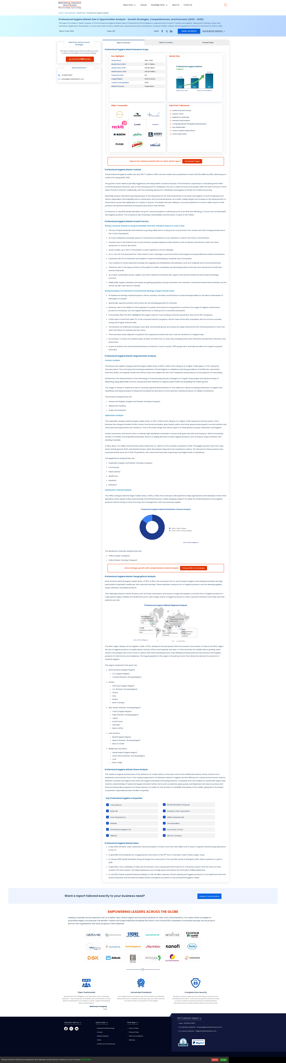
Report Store (128, 5)
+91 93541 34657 (67, 75)
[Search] (225, 5)
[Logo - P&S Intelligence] (69, 5)
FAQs (99, 1040)
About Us (175, 5)
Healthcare (81, 13)
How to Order (134, 1028)
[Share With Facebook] (162, 31)
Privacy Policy (134, 1032)
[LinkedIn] (76, 1028)
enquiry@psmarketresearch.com (72, 79)
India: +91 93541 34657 (187, 1023)
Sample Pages (207, 42)
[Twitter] (71, 1028)
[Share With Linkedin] (171, 31)
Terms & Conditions (136, 1036)
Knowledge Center (158, 5)
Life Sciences (70, 13)
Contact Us (188, 5)
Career (100, 1032)
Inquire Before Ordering (212, 31)
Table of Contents (166, 42)
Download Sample (81, 59)
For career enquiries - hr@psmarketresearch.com (197, 1031)
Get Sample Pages (192, 161)
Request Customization (209, 896)
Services (144, 5)
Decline (214, 1060)
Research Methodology (105, 1028)
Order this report (189, 31)
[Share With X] (166, 31)
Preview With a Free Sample (193, 568)
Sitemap (132, 1040)
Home (61, 13)
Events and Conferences (106, 1044)
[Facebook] (66, 1028)
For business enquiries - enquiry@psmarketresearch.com (200, 1027)
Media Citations (103, 1036)
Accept (223, 1060)
